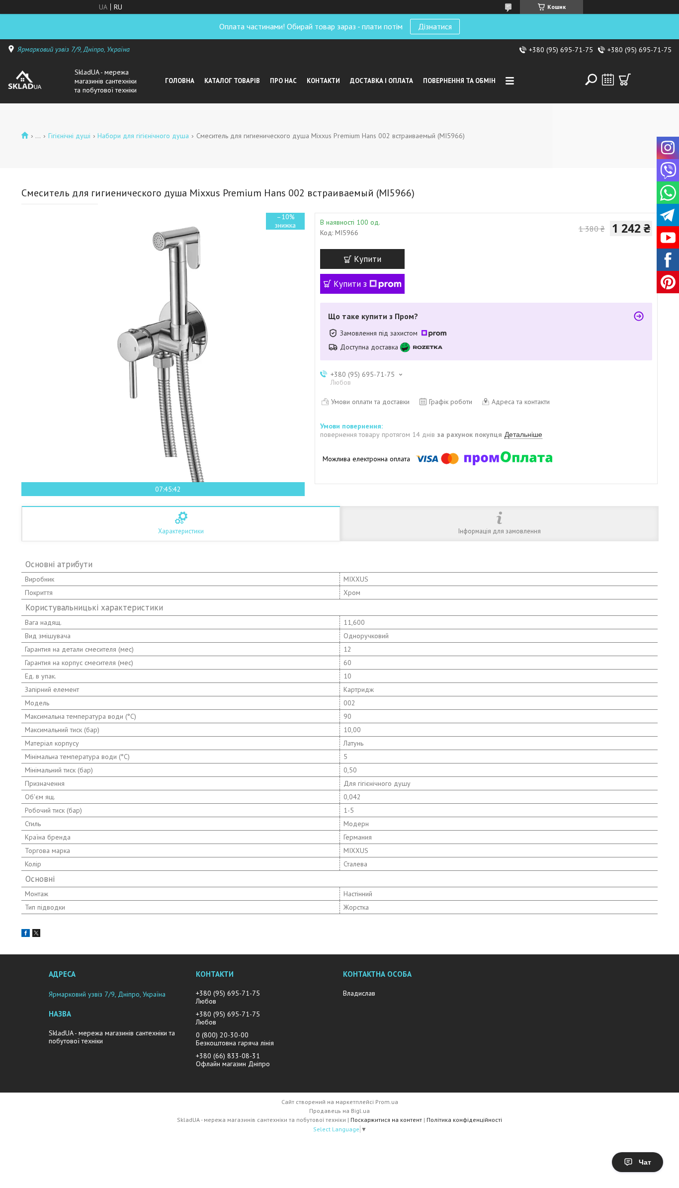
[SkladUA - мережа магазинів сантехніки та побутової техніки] (38, 81)
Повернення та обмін (459, 81)
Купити (367, 259)
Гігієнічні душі (69, 136)
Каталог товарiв (232, 81)
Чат (645, 1162)
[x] (36, 934)
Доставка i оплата (381, 81)
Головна (179, 81)
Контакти (323, 81)
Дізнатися (435, 26)
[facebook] (25, 934)
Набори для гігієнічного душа (143, 136)
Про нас (283, 81)
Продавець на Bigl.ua (339, 1110)
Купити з (350, 283)
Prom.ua (386, 1101)
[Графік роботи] (608, 79)
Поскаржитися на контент (386, 1119)
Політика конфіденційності (464, 1119)
